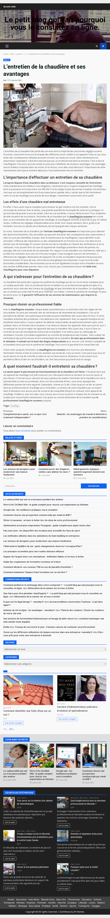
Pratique (22, 798)
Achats (11, 899)
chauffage (49, 288)
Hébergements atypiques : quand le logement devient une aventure (90, 454)
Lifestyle (82, 902)
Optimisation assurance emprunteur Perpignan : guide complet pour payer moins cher (47, 525)
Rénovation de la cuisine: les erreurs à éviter (51, 588)
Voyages (35, 764)
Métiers (61, 704)
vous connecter (23, 430)
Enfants (9, 764)
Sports (72, 905)
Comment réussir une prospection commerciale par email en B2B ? (37, 515)
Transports (84, 905)
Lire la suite (10, 822)
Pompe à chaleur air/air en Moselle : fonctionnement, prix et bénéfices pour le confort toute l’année (35, 837)
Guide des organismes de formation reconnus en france (32, 562)
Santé (55, 905)
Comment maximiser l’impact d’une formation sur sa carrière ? (35, 572)
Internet (62, 764)
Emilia (6, 627)
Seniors (64, 905)
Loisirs (92, 902)
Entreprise (89, 764)
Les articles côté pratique (19, 793)
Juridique (72, 902)
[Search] (97, 46)
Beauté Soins (47, 899)
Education (87, 899)
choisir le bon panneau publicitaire (33, 867)
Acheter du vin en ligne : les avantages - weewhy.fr (29, 610)
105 (10, 729)
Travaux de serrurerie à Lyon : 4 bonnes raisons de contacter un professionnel (55, 627)
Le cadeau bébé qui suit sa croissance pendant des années (33, 499)
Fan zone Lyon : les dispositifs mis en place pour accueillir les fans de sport (41, 530)
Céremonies (74, 899)
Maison (7, 60)
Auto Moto (33, 899)
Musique (22, 905)
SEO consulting (103, 46)
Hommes (41, 902)
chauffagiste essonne (80, 216)
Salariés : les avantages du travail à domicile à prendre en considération (82, 414)
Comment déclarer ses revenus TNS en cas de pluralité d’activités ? (38, 567)
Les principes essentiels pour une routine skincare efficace (33, 551)
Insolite (52, 902)
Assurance (21, 899)
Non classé (34, 905)
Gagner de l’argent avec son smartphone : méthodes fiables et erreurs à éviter (43, 556)
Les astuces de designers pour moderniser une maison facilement (19, 454)
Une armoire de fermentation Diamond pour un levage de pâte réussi (38, 618)
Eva (4, 80)
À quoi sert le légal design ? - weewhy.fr (23, 602)
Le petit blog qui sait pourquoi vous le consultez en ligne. (55, 23)
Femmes (20, 902)
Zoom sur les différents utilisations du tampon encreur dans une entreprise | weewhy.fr (48, 632)
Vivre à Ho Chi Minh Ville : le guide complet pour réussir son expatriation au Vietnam (45, 504)
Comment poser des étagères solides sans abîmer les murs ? (55, 454)
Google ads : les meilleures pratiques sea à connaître (30, 510)
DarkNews (65, 911)
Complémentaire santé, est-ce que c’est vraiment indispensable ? (25, 414)
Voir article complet (13, 723)
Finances (31, 902)
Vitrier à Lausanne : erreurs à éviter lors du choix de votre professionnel (40, 520)
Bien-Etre (61, 899)
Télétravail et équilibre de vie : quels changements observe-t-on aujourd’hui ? (42, 546)
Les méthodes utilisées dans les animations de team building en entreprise (41, 536)
